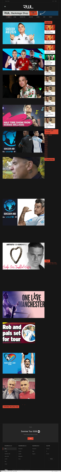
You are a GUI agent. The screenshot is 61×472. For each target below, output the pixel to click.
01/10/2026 (48, 112)
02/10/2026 (48, 124)
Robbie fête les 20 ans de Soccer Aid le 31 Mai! (22, 45)
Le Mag (6, 451)
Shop (5, 461)
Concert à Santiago (50, 104)
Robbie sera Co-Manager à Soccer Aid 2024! (21, 71)
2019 (46, 143)
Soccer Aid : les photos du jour (15, 400)
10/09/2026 (48, 41)
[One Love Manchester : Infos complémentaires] (23, 304)
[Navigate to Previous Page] (20, 404)
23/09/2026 (48, 82)
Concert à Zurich (49, 32)
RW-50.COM (7, 456)
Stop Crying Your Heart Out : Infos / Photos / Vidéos (23, 180)
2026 (46, 157)
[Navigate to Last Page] (29, 404)
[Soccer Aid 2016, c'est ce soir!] (19, 363)
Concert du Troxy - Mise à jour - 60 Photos (44, 414)
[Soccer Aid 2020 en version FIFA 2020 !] (18, 183)
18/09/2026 (48, 61)
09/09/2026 (48, 31)
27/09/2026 (48, 102)
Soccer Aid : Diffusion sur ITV (15, 227)
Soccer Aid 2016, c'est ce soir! (15, 375)
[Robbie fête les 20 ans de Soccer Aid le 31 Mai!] (23, 33)
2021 (46, 147)
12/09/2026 (48, 51)
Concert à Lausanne (50, 52)
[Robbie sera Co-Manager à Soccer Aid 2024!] (23, 59)
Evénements (34, 448)
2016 (46, 137)
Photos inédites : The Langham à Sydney (16, 414)
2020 (46, 145)
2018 (46, 141)
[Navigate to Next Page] (27, 404)
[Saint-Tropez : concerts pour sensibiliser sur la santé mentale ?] (23, 86)
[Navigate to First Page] (18, 404)
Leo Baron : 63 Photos (10, 418)
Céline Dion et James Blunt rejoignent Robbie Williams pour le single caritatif (21, 279)
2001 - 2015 (48, 135)
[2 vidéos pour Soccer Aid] (23, 142)
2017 (46, 139)
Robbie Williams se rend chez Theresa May (20, 195)
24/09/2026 (48, 92)
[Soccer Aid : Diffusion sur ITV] (23, 212)
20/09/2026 (48, 72)
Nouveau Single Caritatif (13, 232)
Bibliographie (20, 456)
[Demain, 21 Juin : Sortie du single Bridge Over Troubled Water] (23, 256)
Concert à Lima (49, 84)
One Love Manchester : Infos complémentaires (21, 319)
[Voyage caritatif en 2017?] (19, 332)
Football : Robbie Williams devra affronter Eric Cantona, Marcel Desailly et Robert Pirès (21, 238)
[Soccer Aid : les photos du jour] (19, 388)
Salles (33, 451)
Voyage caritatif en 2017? (13, 344)
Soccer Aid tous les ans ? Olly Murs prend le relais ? (23, 190)
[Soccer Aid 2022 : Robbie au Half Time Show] (23, 115)
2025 (46, 155)
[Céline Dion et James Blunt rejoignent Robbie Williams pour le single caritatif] (23, 276)
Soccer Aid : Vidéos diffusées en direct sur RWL (22, 349)
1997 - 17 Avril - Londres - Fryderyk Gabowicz (17, 410)
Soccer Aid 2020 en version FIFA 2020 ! (19, 185)
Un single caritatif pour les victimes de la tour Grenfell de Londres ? (21, 287)
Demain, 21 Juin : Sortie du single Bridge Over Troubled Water (21, 272)
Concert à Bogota (49, 74)
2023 (46, 151)
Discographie (20, 448)
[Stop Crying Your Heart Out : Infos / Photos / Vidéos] (23, 168)
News (5, 448)
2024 (46, 153)
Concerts (19, 451)
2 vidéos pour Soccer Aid (13, 154)
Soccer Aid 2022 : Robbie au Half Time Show (21, 127)
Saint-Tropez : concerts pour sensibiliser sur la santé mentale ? (23, 100)
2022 (46, 149)
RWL (28, 6)
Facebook (47, 448)
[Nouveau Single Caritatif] (12, 230)
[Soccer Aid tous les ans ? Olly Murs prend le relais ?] (23, 188)
